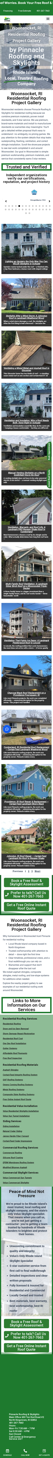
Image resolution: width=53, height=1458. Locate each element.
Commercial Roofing (12, 1151)
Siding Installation (11, 1125)
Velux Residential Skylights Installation (21, 1110)
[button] (48, 18)
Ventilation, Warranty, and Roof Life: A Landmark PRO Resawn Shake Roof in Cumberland (26, 528)
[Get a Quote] (44, 1451)
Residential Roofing (12, 1022)
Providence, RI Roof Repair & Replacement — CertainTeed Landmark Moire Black (26, 801)
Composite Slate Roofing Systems (18, 1093)
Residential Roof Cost (13, 1037)
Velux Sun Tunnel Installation (16, 1115)
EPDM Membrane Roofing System (18, 1161)
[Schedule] (7, 1451)
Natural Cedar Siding (12, 1130)
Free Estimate (24, 11)
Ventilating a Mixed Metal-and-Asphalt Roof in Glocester (26, 368)
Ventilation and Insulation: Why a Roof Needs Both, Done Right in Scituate (26, 420)
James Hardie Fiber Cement (16, 1135)
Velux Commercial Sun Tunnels (17, 1176)
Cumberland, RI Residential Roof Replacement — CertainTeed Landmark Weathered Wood (26, 747)
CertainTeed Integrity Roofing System (20, 1073)
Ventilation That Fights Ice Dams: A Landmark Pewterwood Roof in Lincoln (26, 640)
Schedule (7, 1455)
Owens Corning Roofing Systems (18, 1083)
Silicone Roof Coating (13, 1156)
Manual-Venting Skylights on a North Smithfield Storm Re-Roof (26, 472)
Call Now (25, 1455)
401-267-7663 (43, 11)
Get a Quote (44, 1455)
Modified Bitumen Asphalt (15, 1166)
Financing (8, 11)
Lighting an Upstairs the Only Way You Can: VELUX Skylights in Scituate (26, 261)
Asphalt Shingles (10, 1069)
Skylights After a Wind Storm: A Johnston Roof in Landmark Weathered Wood (26, 315)
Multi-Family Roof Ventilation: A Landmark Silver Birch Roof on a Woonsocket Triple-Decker (26, 584)
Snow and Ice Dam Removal (16, 1027)
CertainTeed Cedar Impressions (17, 1140)
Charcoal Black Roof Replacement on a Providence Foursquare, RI (26, 692)
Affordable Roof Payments (15, 1052)
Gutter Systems (10, 1047)
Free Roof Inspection (12, 1057)
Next (37, 869)
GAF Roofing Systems (13, 1078)
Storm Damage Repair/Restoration (19, 1032)
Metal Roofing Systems (13, 1088)
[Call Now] (25, 1451)
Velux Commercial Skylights (16, 1181)
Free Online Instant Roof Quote (17, 1098)
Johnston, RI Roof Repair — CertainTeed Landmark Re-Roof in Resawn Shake (26, 856)
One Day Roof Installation (14, 1042)
